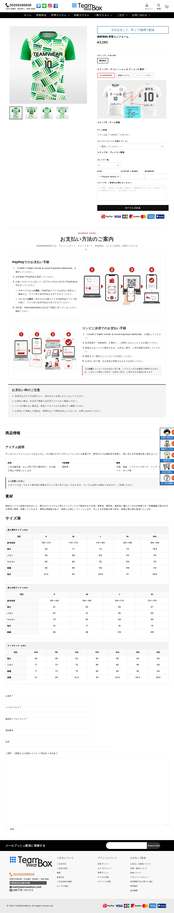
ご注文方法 (61, 864)
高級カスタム (81, 15)
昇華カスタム (59, 15)
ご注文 (121, 15)
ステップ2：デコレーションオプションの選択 (121, 69)
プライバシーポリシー (139, 877)
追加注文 (60, 877)
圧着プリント (103, 864)
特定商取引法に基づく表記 (141, 881)
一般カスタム (102, 15)
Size (99, 171)
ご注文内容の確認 (64, 881)
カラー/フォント (105, 868)
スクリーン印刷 (104, 881)
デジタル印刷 (103, 877)
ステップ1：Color (106, 55)
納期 (59, 872)
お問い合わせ (140, 15)
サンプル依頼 (62, 886)
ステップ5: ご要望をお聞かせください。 (115, 183)
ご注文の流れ (62, 868)
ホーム (28, 15)
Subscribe (154, 845)
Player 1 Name (129, 171)
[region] (87, 553)
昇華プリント (103, 872)
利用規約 (134, 886)
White (102, 60)
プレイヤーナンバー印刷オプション (112, 141)
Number (149, 171)
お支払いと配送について (140, 864)
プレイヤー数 (103, 160)
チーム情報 (102, 130)
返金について (136, 872)
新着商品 (41, 15)
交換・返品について (138, 868)
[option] (48, 65)
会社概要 (134, 890)
